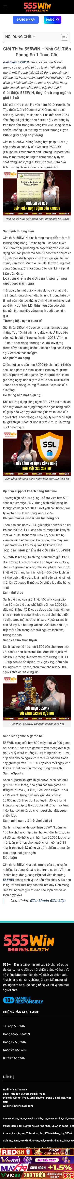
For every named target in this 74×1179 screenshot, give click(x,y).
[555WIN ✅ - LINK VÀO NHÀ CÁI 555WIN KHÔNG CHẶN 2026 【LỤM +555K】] (37, 7)
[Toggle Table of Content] (62, 37)
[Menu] (5, 7)
